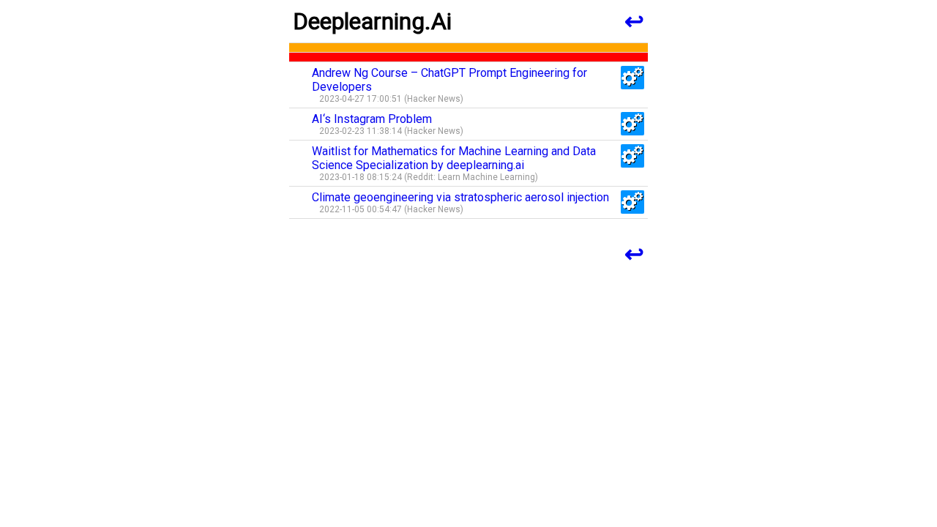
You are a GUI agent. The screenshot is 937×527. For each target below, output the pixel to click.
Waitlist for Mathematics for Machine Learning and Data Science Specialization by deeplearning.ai (454, 158)
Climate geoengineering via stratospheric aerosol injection (460, 197)
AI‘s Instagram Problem (372, 119)
